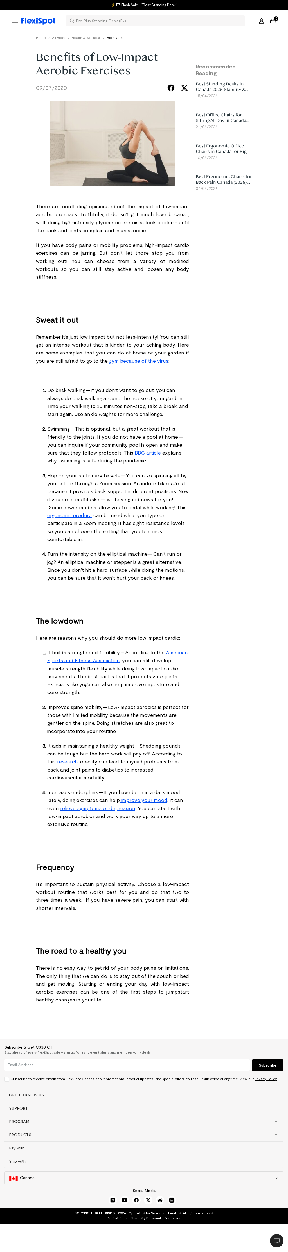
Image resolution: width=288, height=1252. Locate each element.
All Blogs (59, 37)
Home (41, 37)
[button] (144, 1095)
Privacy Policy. (266, 1079)
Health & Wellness (86, 37)
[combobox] (159, 21)
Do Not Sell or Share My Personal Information (144, 1218)
